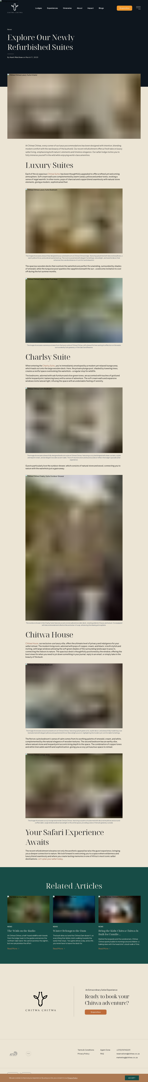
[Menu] (138, 7)
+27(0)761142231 (123, 1050)
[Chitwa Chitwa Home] (14, 8)
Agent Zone (105, 1050)
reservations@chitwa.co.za (128, 1054)
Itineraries (67, 8)
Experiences (52, 8)
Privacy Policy (83, 1054)
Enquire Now (124, 8)
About (79, 8)
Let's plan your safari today (50, 859)
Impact (91, 8)
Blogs (101, 8)
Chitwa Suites (54, 174)
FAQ (102, 1054)
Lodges (38, 8)
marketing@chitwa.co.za (127, 1057)
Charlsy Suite (49, 365)
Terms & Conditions (86, 1050)
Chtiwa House (31, 643)
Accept (131, 1078)
